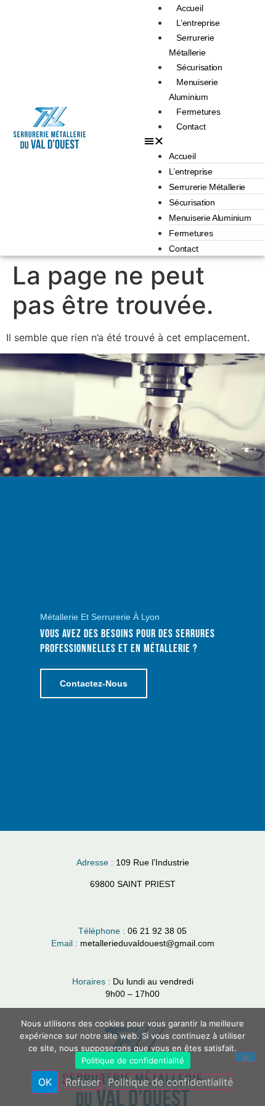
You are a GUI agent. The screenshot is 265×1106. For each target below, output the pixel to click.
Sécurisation (199, 67)
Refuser (82, 1082)
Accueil (189, 8)
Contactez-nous (94, 683)
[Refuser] (245, 1056)
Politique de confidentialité (132, 1060)
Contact (190, 126)
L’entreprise (197, 23)
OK (45, 1082)
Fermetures (198, 112)
